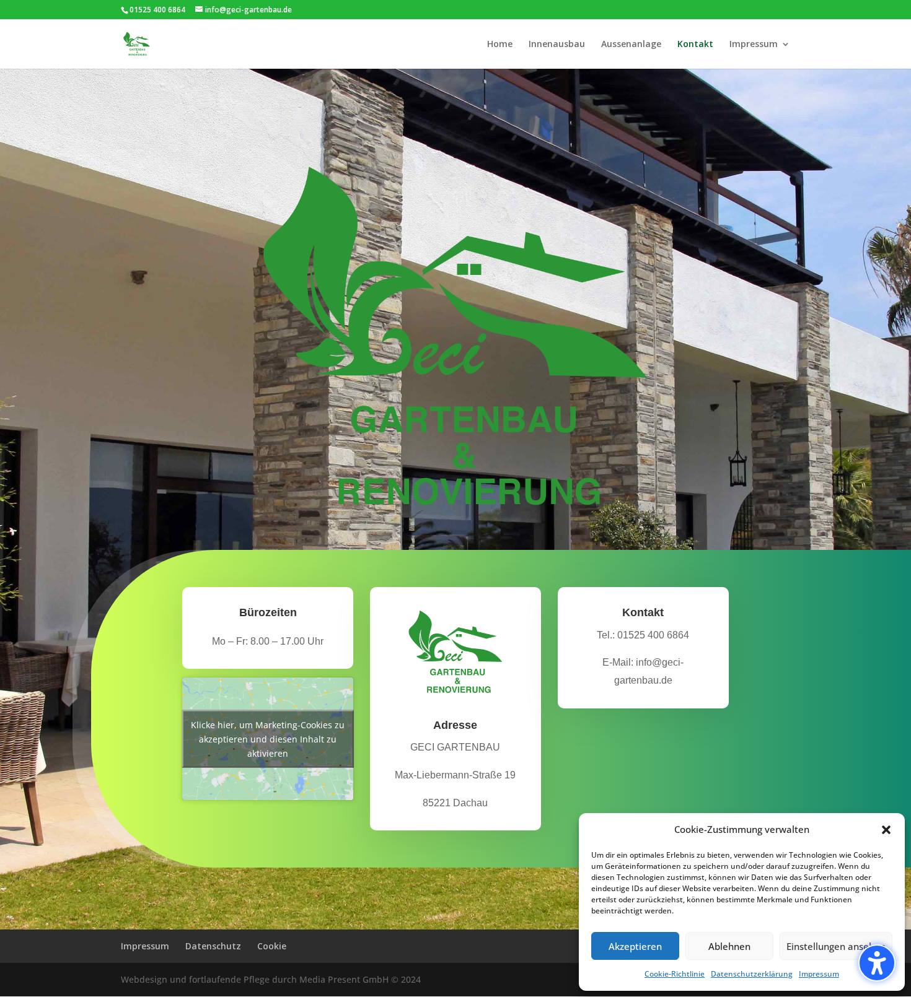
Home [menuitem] (500, 45)
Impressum (819, 974)
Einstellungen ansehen (836, 946)
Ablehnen (729, 946)
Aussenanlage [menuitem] (631, 45)
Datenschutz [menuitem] (213, 946)
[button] (877, 963)
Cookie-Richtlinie (675, 974)
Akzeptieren (635, 946)
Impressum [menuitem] (753, 45)
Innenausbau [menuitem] (557, 45)
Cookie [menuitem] (271, 946)
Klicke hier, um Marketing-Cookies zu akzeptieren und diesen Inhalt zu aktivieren (268, 738)
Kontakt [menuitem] (695, 45)
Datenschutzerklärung (752, 974)
